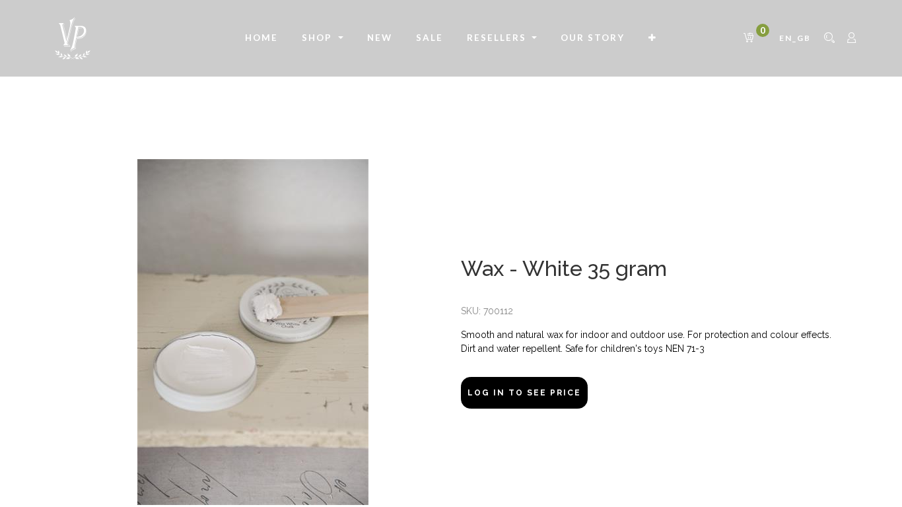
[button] (653, 38)
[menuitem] (261, 38)
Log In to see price (524, 392)
